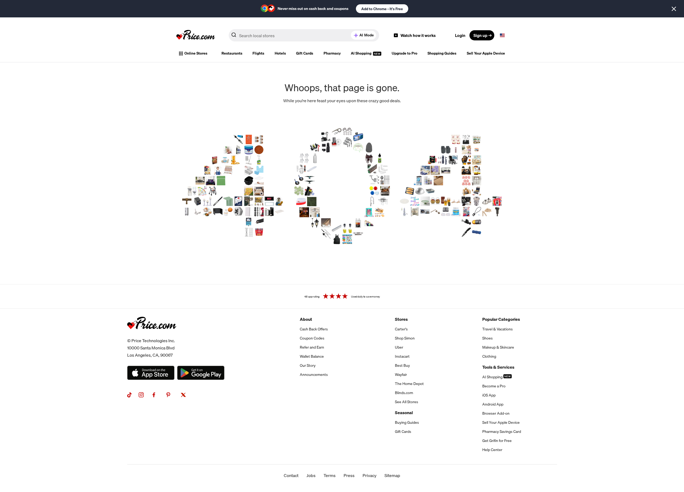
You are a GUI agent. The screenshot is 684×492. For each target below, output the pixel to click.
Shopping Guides (442, 53)
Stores (401, 319)
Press (349, 475)
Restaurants (231, 53)
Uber (399, 347)
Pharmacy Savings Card (501, 431)
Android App (492, 404)
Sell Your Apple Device (486, 53)
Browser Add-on (496, 413)
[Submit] (234, 36)
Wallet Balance (312, 356)
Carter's (401, 329)
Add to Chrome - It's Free (382, 9)
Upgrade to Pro (404, 53)
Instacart (402, 356)
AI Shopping (361, 53)
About (306, 319)
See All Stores (406, 402)
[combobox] (304, 35)
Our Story (308, 365)
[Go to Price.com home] (195, 35)
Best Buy (402, 365)
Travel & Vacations (497, 329)
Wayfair (401, 374)
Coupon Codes (312, 338)
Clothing (489, 356)
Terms (330, 475)
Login (460, 35)
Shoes (487, 338)
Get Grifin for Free (497, 441)
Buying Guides (407, 422)
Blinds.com (404, 393)
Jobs (311, 475)
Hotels (280, 53)
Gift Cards (304, 53)
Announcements (314, 374)
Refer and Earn (312, 347)
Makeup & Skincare (498, 347)
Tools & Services (498, 367)
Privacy (369, 475)
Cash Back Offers (314, 329)
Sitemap (392, 475)
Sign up (480, 35)
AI (366, 35)
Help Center (492, 450)
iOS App (489, 395)
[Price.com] (151, 335)
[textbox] (502, 35)
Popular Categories (501, 319)
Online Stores (195, 53)
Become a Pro (494, 386)
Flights (258, 53)
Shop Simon (405, 338)
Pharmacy (332, 53)
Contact (291, 475)
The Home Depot (409, 384)
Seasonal (404, 412)
